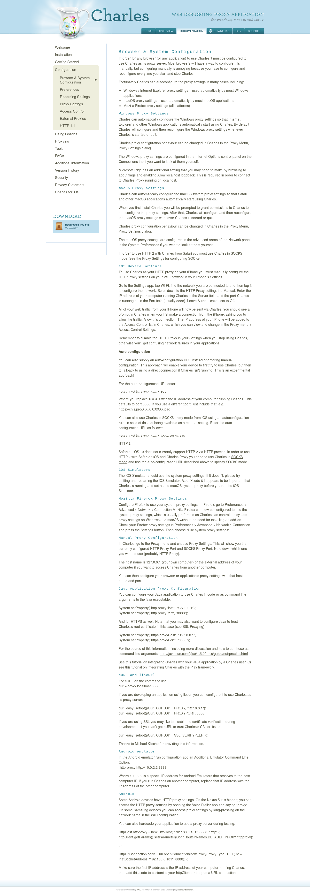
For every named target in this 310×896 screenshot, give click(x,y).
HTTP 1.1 (67, 125)
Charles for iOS (67, 191)
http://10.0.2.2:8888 (151, 767)
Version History (67, 170)
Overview (166, 31)
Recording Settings (75, 96)
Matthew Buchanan (185, 889)
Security (61, 177)
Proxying (62, 141)
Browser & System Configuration (75, 79)
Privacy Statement (69, 184)
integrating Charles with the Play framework (181, 667)
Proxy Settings (71, 103)
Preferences (69, 89)
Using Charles (66, 133)
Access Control (72, 111)
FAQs (59, 155)
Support (254, 31)
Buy (238, 31)
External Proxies (73, 118)
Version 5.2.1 (77, 226)
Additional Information (72, 162)
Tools (59, 148)
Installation (63, 54)
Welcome (62, 47)
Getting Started (67, 61)
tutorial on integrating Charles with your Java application (175, 662)
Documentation (191, 31)
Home (149, 31)
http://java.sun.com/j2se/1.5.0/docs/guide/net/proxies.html (204, 653)
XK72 (139, 889)
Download (221, 31)
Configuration (65, 69)
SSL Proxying (193, 626)
